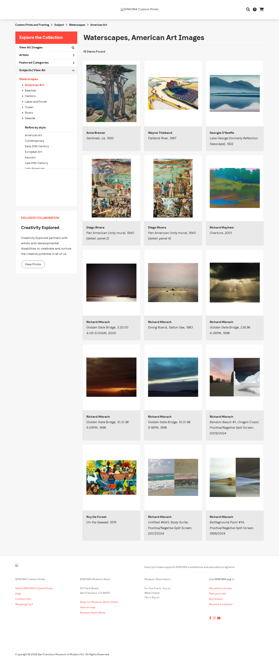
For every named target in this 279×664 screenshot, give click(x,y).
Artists (24, 55)
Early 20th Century (37, 146)
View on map (87, 607)
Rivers (29, 113)
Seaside (30, 118)
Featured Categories (34, 62)
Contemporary (34, 141)
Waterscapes (28, 79)
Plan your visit (217, 594)
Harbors (30, 96)
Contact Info (23, 599)
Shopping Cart (24, 604)
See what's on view (220, 588)
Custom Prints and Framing (32, 25)
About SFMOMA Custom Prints (34, 588)
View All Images (31, 47)
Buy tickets (215, 599)
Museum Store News (92, 613)
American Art (34, 85)
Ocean (29, 107)
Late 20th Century (36, 163)
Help (18, 594)
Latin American (35, 168)
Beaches (30, 90)
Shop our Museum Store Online (99, 602)
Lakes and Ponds (36, 102)
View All (39, 70)
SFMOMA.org (223, 579)
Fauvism (30, 157)
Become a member (221, 604)
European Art (33, 152)
